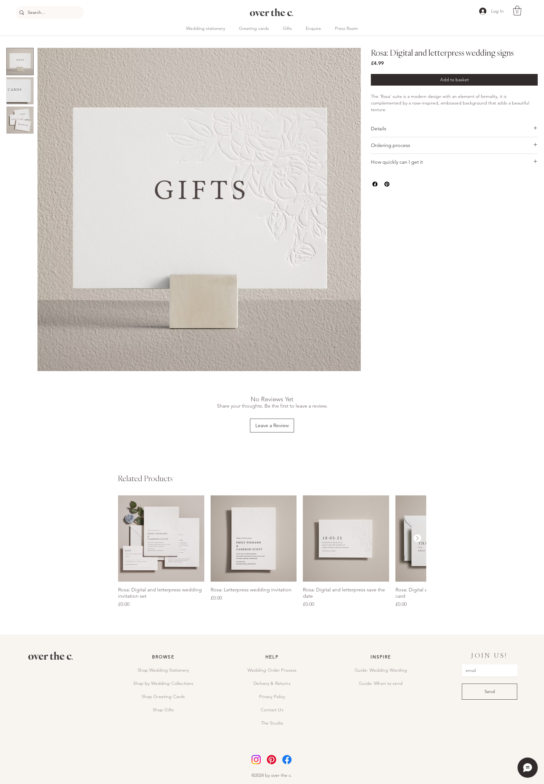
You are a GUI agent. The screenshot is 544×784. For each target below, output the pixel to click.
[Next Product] (417, 538)
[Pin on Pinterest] (387, 184)
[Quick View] (161, 538)
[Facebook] (287, 759)
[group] (272, 551)
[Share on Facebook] (375, 184)
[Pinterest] (271, 759)
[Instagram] (256, 759)
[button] (517, 10)
